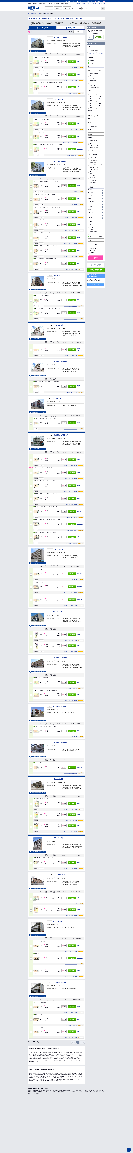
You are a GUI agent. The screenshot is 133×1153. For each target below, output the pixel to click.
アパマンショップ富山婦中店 (70, 80)
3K (98, 100)
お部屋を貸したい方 (101, 3)
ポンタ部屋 (92, 250)
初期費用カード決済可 (95, 87)
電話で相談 (67, 8)
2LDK (91, 100)
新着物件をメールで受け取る (99, 37)
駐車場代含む (93, 80)
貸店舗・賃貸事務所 (94, 147)
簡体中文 (78, 3)
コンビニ (92, 227)
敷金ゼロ (92, 76)
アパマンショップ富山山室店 (70, 230)
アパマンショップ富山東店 (71, 217)
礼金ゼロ (92, 78)
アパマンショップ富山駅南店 (70, 465)
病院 (91, 234)
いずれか (100, 236)
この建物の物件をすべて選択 (38, 51)
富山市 (46, 13)
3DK (91, 103)
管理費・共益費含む (94, 73)
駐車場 (91, 150)
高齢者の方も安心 (94, 178)
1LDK (99, 96)
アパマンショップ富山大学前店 (70, 129)
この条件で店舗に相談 (96, 270)
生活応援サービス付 (94, 253)
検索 (103, 8)
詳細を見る (80, 61)
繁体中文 (83, 3)
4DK (99, 105)
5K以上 (99, 107)
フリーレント (93, 83)
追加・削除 (91, 53)
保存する (91, 37)
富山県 (42, 13)
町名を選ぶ (100, 53)
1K (98, 94)
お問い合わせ (72, 61)
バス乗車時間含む (94, 126)
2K (90, 98)
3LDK (99, 103)
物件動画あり (93, 182)
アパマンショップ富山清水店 (70, 93)
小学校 (91, 229)
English (74, 3)
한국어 (88, 3)
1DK (91, 96)
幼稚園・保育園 (93, 231)
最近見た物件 (90, 1)
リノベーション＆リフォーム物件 (97, 172)
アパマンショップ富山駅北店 (70, 67)
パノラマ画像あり (94, 180)
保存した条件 (81, 1)
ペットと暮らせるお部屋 (96, 165)
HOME (49, 8)
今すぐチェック (95, 284)
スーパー (92, 224)
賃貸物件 (92, 60)
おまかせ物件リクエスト (70, 1)
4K (90, 105)
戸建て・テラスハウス (95, 145)
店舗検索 (58, 8)
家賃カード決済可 (94, 85)
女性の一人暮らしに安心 (96, 158)
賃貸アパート (93, 143)
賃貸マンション (93, 140)
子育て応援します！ (94, 160)
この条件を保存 (96, 265)
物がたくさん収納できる (96, 167)
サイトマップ (93, 3)
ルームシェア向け (94, 169)
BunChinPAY (93, 248)
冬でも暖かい (93, 175)
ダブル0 (80, 350)
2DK (99, 98)
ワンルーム (92, 94)
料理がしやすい (93, 162)
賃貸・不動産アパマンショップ (34, 13)
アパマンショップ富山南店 (71, 155)
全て (91, 236)
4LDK (91, 107)
